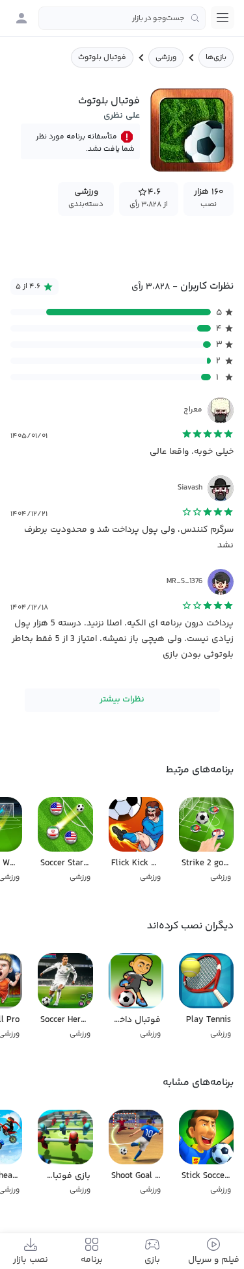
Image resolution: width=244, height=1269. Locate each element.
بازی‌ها (216, 57)
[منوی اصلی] (222, 17)
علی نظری (121, 116)
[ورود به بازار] (21, 18)
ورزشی (166, 57)
